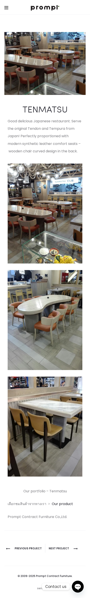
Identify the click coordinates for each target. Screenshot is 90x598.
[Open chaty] (78, 587)
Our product (62, 503)
